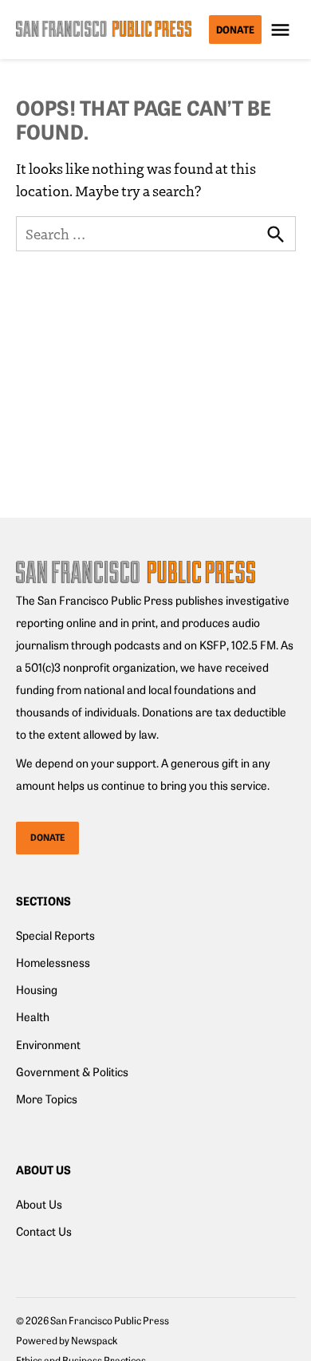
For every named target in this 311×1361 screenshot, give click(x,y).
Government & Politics (72, 1071)
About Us (39, 1204)
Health (32, 1016)
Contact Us (44, 1231)
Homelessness (53, 962)
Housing (36, 989)
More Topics (46, 1099)
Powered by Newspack (66, 1340)
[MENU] (282, 29)
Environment (48, 1044)
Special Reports (55, 935)
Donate (235, 29)
